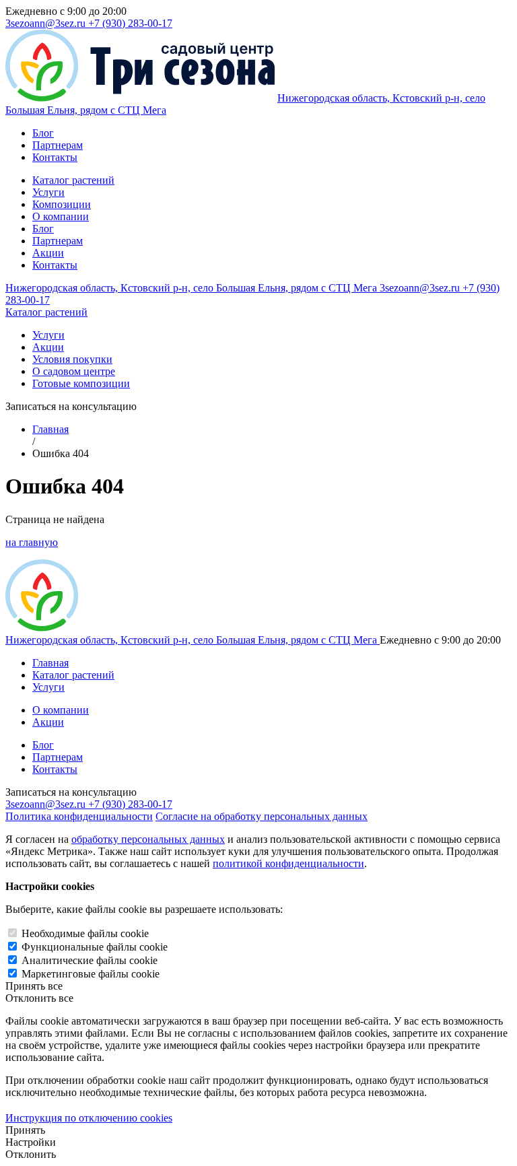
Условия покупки (72, 359)
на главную (31, 542)
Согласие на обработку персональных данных (262, 816)
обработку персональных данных (148, 839)
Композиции (61, 204)
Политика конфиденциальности (79, 816)
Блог (43, 133)
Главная (50, 429)
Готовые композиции (81, 383)
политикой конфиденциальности (288, 863)
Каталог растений (73, 180)
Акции (48, 253)
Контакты (54, 157)
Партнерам (57, 145)
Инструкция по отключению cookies (88, 1118)
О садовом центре (73, 371)
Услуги (48, 192)
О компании (60, 216)
